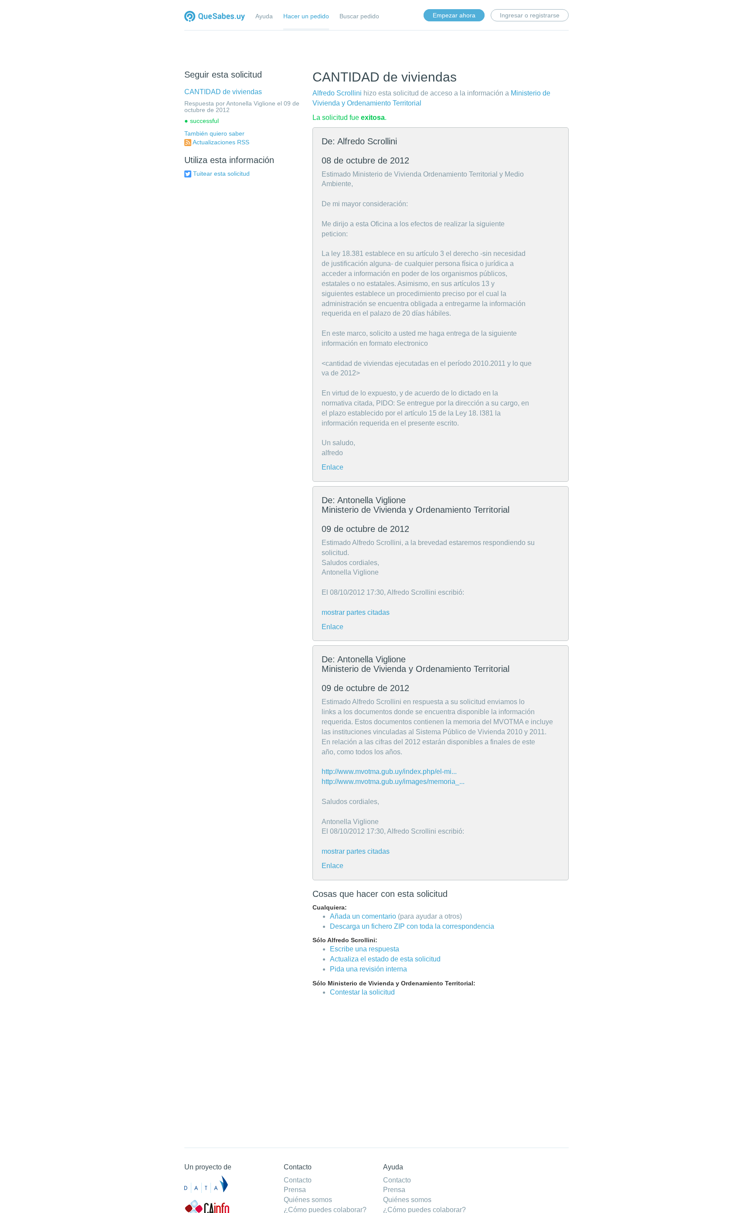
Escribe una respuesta (364, 949)
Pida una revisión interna (368, 969)
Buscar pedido (359, 16)
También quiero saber (214, 133)
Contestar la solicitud (362, 992)
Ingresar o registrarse (530, 15)
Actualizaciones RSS (221, 142)
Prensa (295, 1189)
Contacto (298, 1180)
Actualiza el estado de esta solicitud (385, 959)
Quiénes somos (308, 1199)
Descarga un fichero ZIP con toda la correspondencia (412, 926)
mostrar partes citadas (356, 612)
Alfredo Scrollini (337, 93)
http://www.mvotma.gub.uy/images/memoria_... (393, 781)
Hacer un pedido (306, 16)
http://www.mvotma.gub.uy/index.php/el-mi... (389, 771)
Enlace (332, 467)
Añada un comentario (363, 916)
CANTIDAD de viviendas (223, 91)
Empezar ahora (454, 15)
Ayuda (264, 16)
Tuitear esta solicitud (221, 173)
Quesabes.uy (214, 17)
